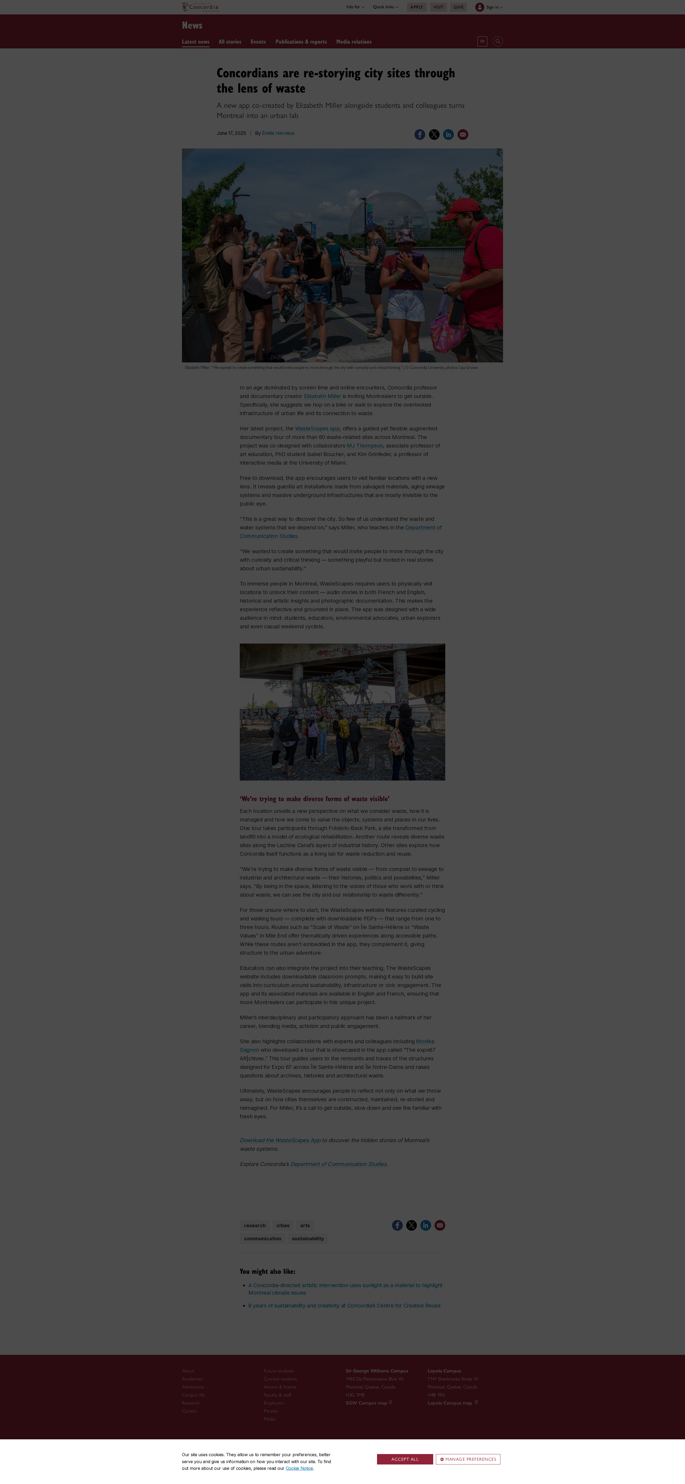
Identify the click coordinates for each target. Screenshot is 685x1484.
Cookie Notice (299, 1468)
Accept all (405, 1459)
